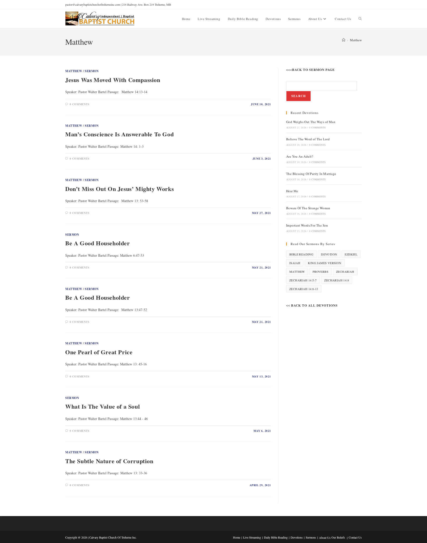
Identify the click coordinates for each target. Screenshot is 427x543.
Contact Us (355, 537)
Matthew (356, 40)
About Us (325, 538)
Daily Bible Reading (276, 537)
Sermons (311, 537)
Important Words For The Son (307, 225)
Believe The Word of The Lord (308, 139)
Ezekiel (351, 254)
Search (298, 96)
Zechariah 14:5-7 (303, 280)
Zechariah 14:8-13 (303, 289)
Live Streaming (252, 537)
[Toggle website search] (360, 19)
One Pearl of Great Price (98, 352)
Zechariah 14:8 (336, 280)
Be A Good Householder (97, 243)
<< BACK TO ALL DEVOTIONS (312, 305)
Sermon (92, 71)
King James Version (324, 263)
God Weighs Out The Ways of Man (310, 122)
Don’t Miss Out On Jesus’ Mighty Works (119, 188)
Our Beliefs (338, 537)
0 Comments (79, 104)
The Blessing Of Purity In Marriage (311, 173)
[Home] (343, 40)
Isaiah (294, 263)
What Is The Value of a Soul (102, 406)
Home (236, 537)
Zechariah (345, 271)
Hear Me (292, 191)
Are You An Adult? (299, 156)
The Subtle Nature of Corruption (109, 461)
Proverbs (320, 271)
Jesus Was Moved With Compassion (112, 79)
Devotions (297, 537)
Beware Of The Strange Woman (308, 208)
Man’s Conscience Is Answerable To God (119, 134)
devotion (329, 254)
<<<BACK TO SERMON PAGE (310, 69)
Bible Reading (301, 254)
